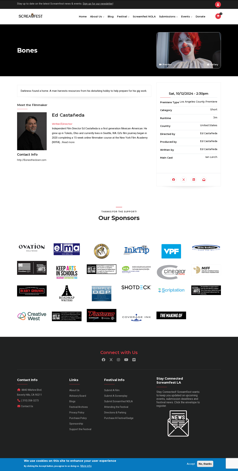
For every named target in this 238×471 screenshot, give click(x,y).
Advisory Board (77, 395)
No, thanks (205, 463)
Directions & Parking (115, 412)
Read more (68, 142)
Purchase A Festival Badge (118, 418)
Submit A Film (112, 390)
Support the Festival (80, 429)
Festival (122, 16)
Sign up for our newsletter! (98, 3)
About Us (96, 16)
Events (186, 16)
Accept (191, 463)
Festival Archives (78, 407)
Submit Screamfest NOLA (118, 401)
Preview (167, 65)
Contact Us (27, 406)
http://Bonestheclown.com (31, 160)
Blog (111, 16)
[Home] (30, 16)
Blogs (72, 401)
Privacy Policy (76, 412)
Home (83, 16)
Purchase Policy (78, 418)
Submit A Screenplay (115, 395)
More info (86, 466)
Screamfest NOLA (144, 16)
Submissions (167, 16)
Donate (200, 16)
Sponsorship (76, 423)
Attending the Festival (116, 407)
